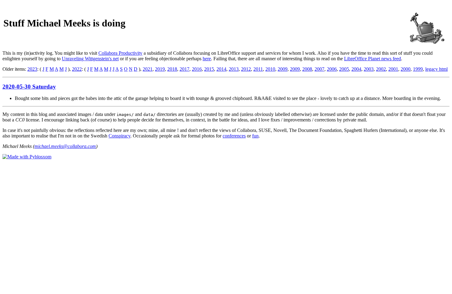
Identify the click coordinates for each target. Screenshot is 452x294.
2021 (148, 69)
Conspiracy (119, 135)
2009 (282, 69)
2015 (209, 69)
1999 (418, 69)
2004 (356, 69)
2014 (221, 69)
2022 (77, 69)
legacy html (436, 69)
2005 (344, 69)
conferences (234, 135)
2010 (270, 69)
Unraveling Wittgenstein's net (90, 58)
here (207, 58)
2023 (32, 69)
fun (255, 135)
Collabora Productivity (120, 53)
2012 (246, 69)
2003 (369, 69)
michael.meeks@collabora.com (65, 146)
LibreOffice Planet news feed (372, 58)
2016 (197, 69)
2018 (172, 69)
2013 (234, 69)
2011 (258, 69)
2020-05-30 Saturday (29, 86)
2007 (319, 69)
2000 (405, 69)
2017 (184, 69)
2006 (332, 69)
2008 (307, 69)
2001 (393, 69)
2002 (381, 69)
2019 (160, 69)
